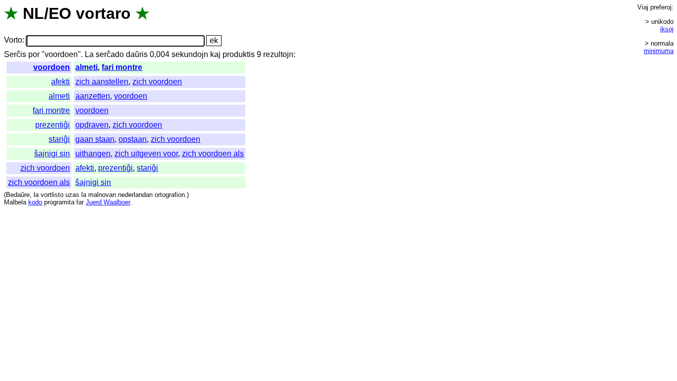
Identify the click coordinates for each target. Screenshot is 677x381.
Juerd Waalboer (108, 202)
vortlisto (52, 194)
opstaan (132, 139)
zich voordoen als (213, 153)
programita (59, 202)
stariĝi (59, 139)
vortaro (103, 13)
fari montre (122, 67)
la (36, 194)
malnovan (102, 194)
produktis (239, 54)
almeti (86, 67)
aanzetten (92, 96)
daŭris (137, 54)
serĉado (110, 54)
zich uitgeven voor (146, 153)
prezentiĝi (52, 125)
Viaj (642, 7)
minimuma (659, 51)
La (89, 54)
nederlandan (135, 194)
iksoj (667, 29)
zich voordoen (157, 81)
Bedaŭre (18, 194)
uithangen (93, 153)
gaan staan (94, 139)
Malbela (15, 202)
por (34, 54)
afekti (60, 81)
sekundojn (189, 54)
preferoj (661, 7)
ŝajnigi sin (52, 153)
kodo (35, 202)
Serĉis (15, 54)
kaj (215, 54)
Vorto (13, 40)
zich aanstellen (101, 81)
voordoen (51, 67)
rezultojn (278, 54)
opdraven (92, 125)
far (80, 202)
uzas (72, 194)
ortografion (170, 194)
